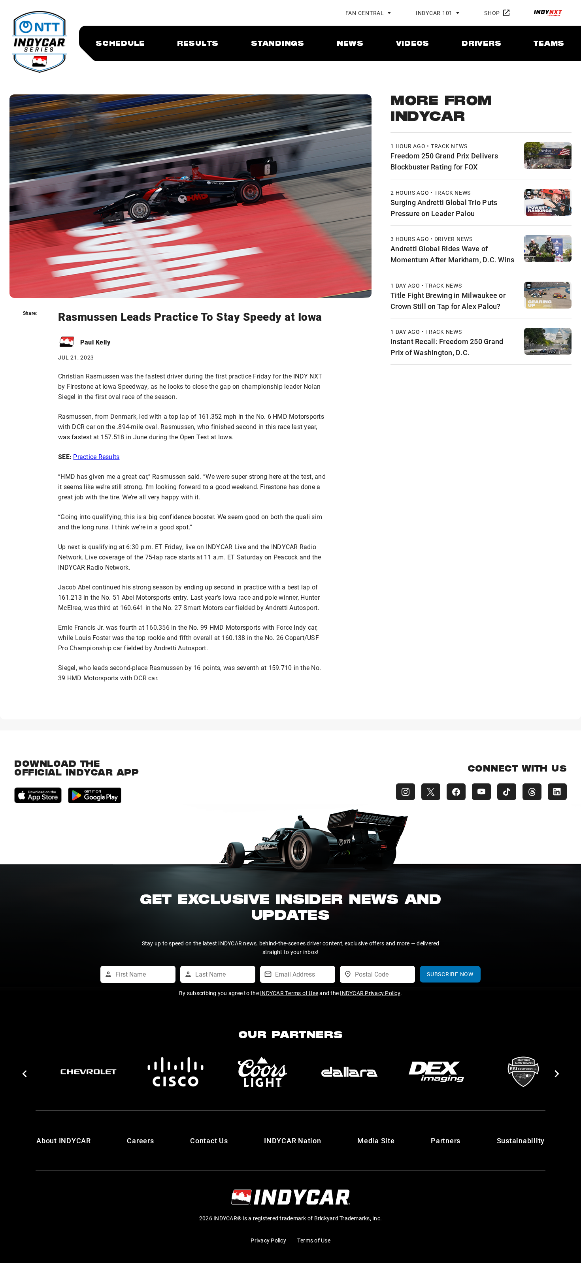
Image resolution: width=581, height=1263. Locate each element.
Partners (445, 1140)
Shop (492, 13)
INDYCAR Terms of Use (289, 993)
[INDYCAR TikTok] (506, 791)
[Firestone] (436, 1072)
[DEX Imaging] (175, 1072)
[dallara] (88, 1072)
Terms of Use (313, 1240)
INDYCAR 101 (434, 13)
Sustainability (521, 1140)
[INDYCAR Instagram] (405, 791)
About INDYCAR (63, 1140)
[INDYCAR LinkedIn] (557, 791)
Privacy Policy (268, 1240)
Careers (140, 1140)
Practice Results (96, 456)
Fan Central (364, 13)
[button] (24, 1074)
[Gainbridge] (523, 1072)
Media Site (376, 1140)
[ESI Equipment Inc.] (262, 1072)
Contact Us (209, 1140)
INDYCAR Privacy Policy (370, 993)
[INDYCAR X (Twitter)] (430, 791)
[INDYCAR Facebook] (456, 791)
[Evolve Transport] (349, 1072)
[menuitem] (120, 43)
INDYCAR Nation (292, 1140)
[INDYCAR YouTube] (481, 791)
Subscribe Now (450, 974)
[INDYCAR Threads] (532, 791)
